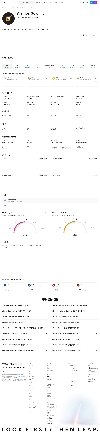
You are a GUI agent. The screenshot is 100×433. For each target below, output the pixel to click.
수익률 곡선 (32, 402)
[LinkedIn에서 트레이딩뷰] (15, 367)
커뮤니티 (45, 2)
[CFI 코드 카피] (82, 148)
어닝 (30, 393)
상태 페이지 (49, 423)
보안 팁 (48, 420)
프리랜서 (69, 389)
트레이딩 (69, 378)
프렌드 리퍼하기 (71, 368)
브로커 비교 (49, 378)
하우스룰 (69, 371)
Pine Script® (32, 407)
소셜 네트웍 (70, 365)
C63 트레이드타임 (51, 407)
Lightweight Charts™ (93, 368)
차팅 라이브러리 (91, 367)
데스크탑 (31, 413)
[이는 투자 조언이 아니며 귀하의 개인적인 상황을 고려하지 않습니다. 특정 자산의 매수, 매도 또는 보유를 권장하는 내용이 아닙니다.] (23, 215)
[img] (38, 17)
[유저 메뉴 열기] (87, 2)
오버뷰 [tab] (4, 29)
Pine (30, 379)
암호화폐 (31, 374)
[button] (41, 2)
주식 (30, 370)
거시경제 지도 (32, 406)
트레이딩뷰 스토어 (51, 404)
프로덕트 (38, 2)
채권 (30, 373)
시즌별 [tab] (42, 29)
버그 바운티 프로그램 (52, 421)
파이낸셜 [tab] (10, 29)
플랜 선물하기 (50, 370)
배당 (30, 395)
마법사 (69, 387)
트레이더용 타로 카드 (52, 406)
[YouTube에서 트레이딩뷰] (9, 367)
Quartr (22, 383)
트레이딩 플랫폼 (91, 371)
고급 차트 (90, 370)
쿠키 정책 (49, 417)
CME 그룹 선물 (50, 384)
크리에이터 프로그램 (72, 370)
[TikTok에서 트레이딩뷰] (21, 367)
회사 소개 (49, 391)
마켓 (51, 2)
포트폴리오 (32, 401)
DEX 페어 (31, 378)
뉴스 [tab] (19, 29)
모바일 (31, 412)
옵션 (30, 404)
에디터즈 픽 (70, 381)
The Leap (49, 379)
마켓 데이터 (49, 368)
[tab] (41, 159)
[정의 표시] (8, 96)
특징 (48, 365)
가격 (48, 367)
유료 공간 (69, 390)
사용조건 (49, 412)
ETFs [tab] (47, 29)
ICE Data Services (19, 374)
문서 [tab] (15, 29)
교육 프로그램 (91, 381)
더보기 (62, 2)
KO (83, 2)
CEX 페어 (31, 376)
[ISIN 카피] (66, 148)
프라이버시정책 (50, 415)
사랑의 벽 (69, 367)
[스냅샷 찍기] (83, 35)
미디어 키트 (49, 400)
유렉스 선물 (49, 385)
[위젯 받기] (86, 35)
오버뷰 (48, 374)
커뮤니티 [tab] (24, 29)
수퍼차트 (31, 365)
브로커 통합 (90, 378)
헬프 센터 (49, 396)
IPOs (30, 396)
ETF (30, 371)
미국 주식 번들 (50, 387)
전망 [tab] (37, 29)
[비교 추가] (22, 78)
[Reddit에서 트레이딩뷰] (24, 367)
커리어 (48, 398)
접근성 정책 (49, 418)
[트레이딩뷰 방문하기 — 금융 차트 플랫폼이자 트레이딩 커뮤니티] (8, 58)
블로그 (48, 395)
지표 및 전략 (70, 385)
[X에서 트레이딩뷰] (3, 367)
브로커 (56, 2)
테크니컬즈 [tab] (32, 29)
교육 (68, 379)
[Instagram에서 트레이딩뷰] (12, 367)
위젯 (89, 365)
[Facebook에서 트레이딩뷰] (6, 367)
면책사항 (49, 413)
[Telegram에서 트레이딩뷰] (18, 367)
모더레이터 (70, 373)
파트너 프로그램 (91, 379)
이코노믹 (31, 391)
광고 (89, 376)
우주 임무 (49, 393)
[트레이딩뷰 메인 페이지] (3, 2)
